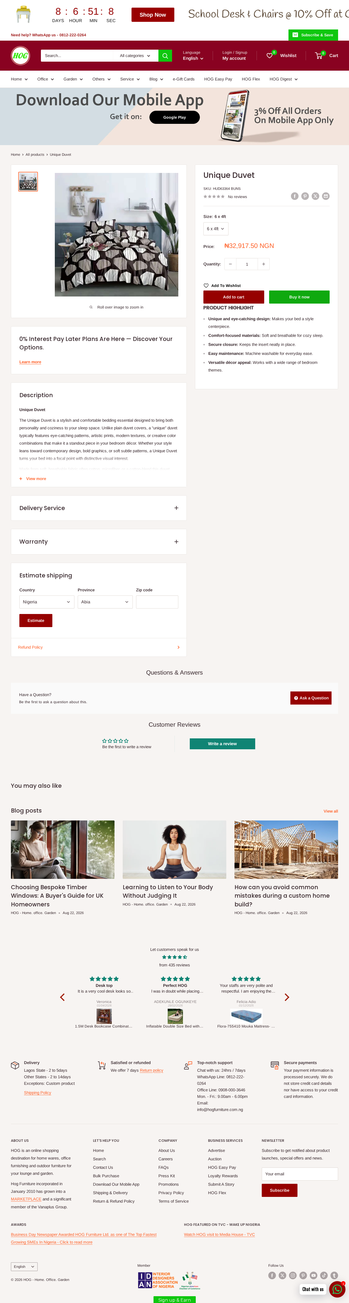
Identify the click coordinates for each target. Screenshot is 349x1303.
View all (331, 811)
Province (86, 590)
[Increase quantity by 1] (263, 264)
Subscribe (279, 1190)
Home (16, 79)
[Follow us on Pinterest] (303, 1275)
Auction (214, 1159)
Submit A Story (221, 1184)
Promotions (168, 1184)
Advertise (216, 1150)
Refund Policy (30, 647)
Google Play (174, 117)
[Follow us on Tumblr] (334, 1275)
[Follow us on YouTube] (313, 1275)
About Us (166, 1150)
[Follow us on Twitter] (282, 1275)
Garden (70, 79)
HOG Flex (251, 79)
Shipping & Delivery (110, 1192)
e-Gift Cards (184, 79)
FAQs (163, 1167)
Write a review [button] (222, 743)
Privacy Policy (171, 1192)
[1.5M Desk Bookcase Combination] (93, 1016)
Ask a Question (314, 698)
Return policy (151, 1070)
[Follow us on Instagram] (293, 1275)
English (19, 1267)
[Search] (165, 56)
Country (27, 590)
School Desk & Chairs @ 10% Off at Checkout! (226, 14)
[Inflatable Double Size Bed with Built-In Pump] (165, 1016)
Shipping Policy (37, 1092)
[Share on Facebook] (295, 196)
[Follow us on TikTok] (324, 1275)
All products (35, 154)
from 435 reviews (174, 965)
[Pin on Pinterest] (305, 196)
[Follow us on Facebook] (272, 1275)
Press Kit (166, 1175)
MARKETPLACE (26, 1199)
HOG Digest (281, 79)
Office (42, 79)
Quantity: (212, 264)
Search (99, 1159)
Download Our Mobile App (116, 1184)
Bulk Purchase (106, 1175)
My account (234, 58)
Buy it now (299, 297)
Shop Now (90, 15)
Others (98, 79)
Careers (165, 1159)
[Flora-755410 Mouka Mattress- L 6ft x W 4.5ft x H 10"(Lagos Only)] (235, 1016)
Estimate (36, 620)
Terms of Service (173, 1201)
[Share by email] (326, 196)
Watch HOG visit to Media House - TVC (219, 1234)
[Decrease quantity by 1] (230, 264)
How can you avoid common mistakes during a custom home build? (282, 895)
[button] (63, 997)
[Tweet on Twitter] (315, 196)
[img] (174, 957)
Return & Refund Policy (114, 1201)
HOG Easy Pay (218, 79)
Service (127, 79)
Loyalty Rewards (223, 1175)
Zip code (144, 590)
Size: (214, 216)
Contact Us (103, 1167)
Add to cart (233, 297)
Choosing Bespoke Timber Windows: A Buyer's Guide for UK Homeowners (57, 895)
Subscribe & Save (317, 35)
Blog (153, 79)
